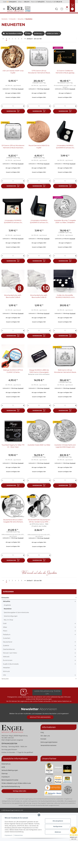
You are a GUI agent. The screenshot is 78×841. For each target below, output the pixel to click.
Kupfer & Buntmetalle (11, 666)
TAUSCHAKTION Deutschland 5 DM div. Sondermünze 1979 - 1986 (39, 523)
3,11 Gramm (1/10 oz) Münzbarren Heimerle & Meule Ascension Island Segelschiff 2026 (13, 149)
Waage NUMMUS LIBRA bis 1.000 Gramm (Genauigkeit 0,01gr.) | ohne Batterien (39, 374)
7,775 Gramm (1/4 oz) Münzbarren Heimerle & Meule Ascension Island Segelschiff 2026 (39, 74)
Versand (18, 88)
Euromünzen (7, 663)
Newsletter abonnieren (40, 720)
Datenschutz (18, 835)
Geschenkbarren (9, 652)
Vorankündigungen (11, 619)
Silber (5, 630)
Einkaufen (5, 600)
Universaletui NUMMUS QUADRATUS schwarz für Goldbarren (39, 224)
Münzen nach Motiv (10, 655)
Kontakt (43, 741)
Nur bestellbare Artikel (14, 36)
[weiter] (25, 41)
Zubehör (6, 648)
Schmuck (6, 674)
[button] (56, 12)
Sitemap (5, 776)
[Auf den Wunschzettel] (21, 51)
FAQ (42, 735)
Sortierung (38, 36)
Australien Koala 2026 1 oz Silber (39, 447)
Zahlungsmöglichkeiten (49, 745)
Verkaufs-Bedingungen (10, 773)
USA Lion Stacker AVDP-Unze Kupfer (13, 74)
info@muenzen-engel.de (14, 742)
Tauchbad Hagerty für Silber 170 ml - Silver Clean (13, 448)
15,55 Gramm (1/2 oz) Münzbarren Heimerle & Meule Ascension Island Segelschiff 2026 (65, 374)
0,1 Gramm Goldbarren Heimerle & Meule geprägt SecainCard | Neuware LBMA (65, 74)
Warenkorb (11, 114)
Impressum (8, 835)
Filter (29, 36)
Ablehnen (58, 832)
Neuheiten (8, 611)
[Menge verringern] (2, 108)
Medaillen (6, 670)
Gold (4, 626)
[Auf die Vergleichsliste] (16, 51)
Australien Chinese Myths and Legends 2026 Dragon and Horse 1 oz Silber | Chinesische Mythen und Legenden (65, 448)
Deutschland (7, 644)
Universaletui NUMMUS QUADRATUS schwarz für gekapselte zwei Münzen (65, 149)
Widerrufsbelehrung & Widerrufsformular (16, 786)
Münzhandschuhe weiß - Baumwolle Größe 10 (39, 299)
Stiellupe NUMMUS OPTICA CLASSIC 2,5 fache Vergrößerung (13, 374)
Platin (5, 633)
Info (4, 677)
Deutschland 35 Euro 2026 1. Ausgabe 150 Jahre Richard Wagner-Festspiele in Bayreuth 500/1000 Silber (13, 523)
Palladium (6, 637)
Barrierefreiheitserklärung (11, 789)
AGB (3, 769)
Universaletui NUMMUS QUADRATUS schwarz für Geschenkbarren (13, 224)
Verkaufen (5, 681)
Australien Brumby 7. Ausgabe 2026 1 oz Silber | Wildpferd (65, 224)
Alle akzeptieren (58, 821)
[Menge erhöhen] (24, 108)
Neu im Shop (8, 622)
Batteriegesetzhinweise (10, 782)
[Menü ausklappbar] (4, 11)
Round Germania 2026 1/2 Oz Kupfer (39, 149)
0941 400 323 (9, 740)
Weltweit (6, 659)
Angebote (7, 607)
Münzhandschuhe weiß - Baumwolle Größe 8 (13, 299)
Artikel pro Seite (52, 36)
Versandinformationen (48, 748)
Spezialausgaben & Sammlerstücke (16, 615)
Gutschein (6, 641)
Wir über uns (45, 738)
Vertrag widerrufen (19, 793)
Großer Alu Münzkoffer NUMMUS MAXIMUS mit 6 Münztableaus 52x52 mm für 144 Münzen (65, 299)
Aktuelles (6, 604)
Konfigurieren (57, 826)
